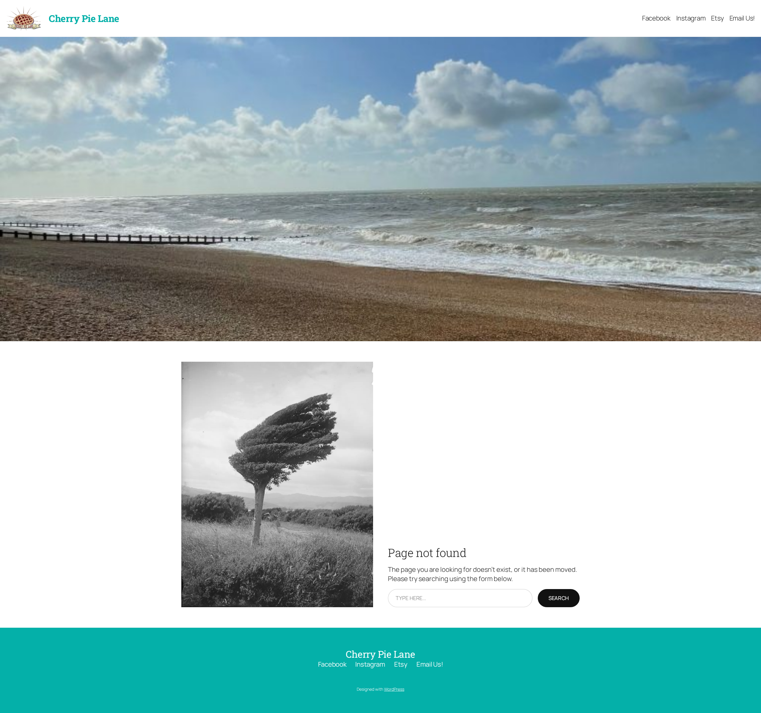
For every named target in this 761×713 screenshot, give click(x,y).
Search (558, 598)
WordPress (394, 689)
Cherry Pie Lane (84, 18)
